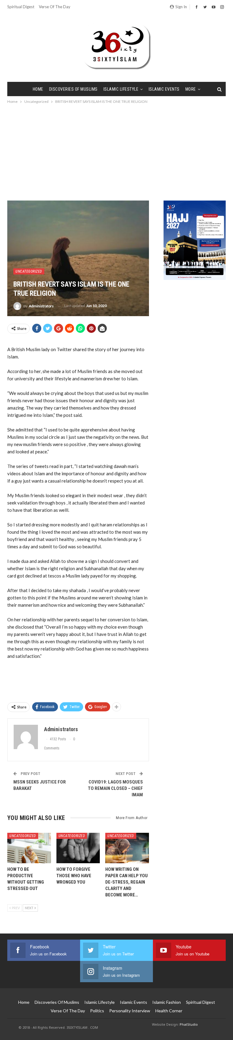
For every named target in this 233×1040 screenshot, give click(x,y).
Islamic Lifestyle (121, 89)
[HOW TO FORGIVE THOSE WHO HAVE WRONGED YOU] (78, 848)
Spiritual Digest (20, 6)
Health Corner (168, 1010)
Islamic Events (164, 89)
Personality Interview (129, 1010)
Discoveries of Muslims (73, 89)
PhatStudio (189, 1024)
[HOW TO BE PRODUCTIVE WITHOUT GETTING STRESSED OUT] (29, 848)
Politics (97, 1010)
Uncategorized (28, 271)
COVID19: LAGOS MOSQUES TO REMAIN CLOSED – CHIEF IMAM (115, 788)
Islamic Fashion (166, 1002)
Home (38, 89)
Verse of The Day (54, 6)
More (190, 89)
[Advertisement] (116, 150)
